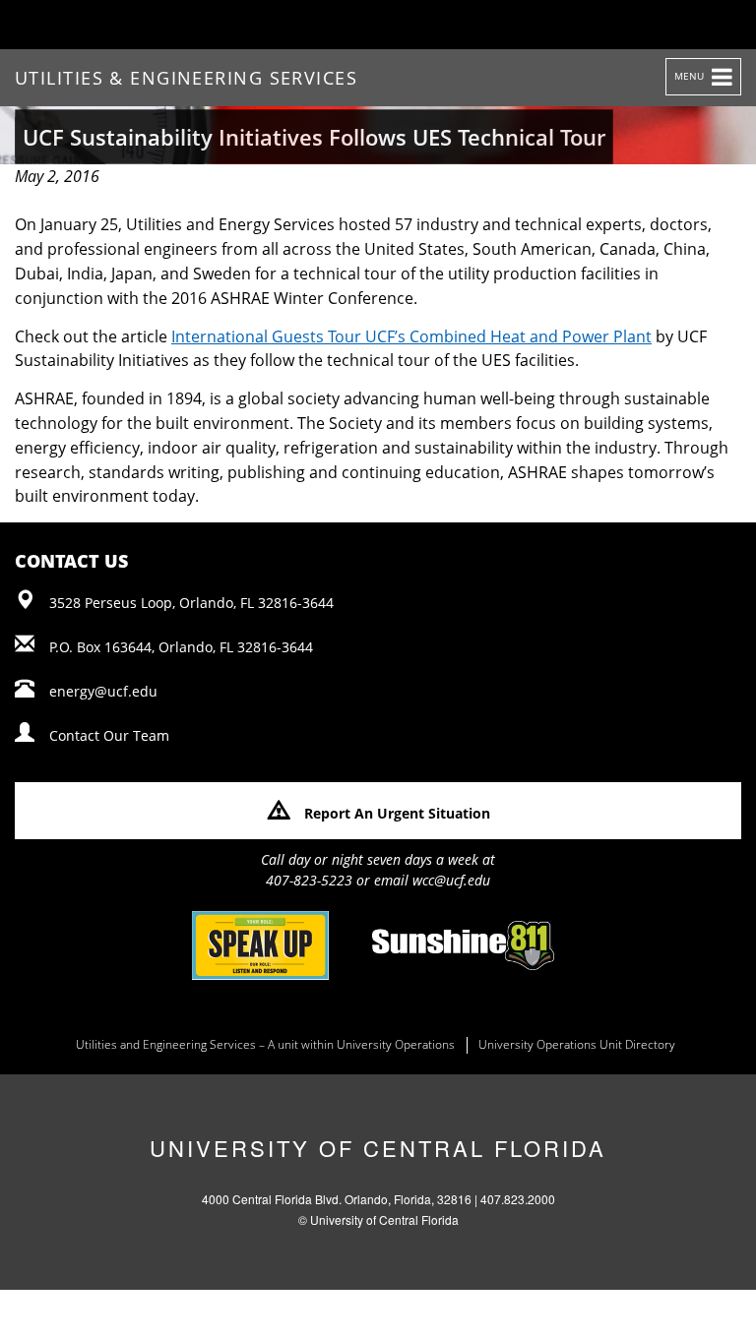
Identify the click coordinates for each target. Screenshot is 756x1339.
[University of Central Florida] (169, 24)
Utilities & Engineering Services (186, 78)
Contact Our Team (109, 735)
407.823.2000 (517, 1198)
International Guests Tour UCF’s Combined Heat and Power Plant (411, 336)
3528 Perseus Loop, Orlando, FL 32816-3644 (191, 602)
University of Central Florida (378, 1148)
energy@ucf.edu (103, 691)
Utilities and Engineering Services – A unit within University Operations (265, 1045)
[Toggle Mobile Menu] (712, 23)
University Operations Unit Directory (576, 1045)
